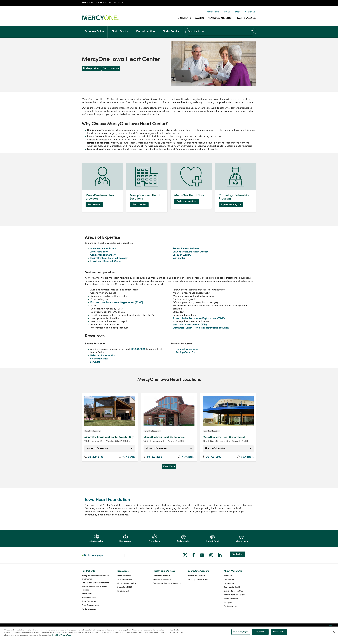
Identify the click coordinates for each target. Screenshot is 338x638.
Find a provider (91, 68)
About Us (228, 576)
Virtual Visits (87, 594)
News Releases (124, 576)
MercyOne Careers (196, 576)
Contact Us (250, 12)
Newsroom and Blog (220, 18)
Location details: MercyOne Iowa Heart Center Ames (169, 427)
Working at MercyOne (198, 579)
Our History (229, 579)
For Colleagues (230, 606)
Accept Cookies (279, 632)
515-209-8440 (94, 457)
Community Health (232, 587)
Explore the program (231, 205)
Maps (237, 12)
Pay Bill (227, 12)
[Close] (334, 632)
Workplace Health (125, 579)
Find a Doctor (120, 31)
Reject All (260, 632)
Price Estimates (89, 601)
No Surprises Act (89, 609)
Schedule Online (94, 31)
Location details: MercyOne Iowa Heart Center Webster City (110, 427)
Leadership (229, 583)
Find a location (111, 68)
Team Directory (231, 599)
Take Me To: (87, 3)
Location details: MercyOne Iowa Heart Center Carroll (228, 427)
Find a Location (145, 31)
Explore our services (186, 201)
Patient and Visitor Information (95, 583)
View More (169, 467)
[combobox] (220, 31)
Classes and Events (161, 576)
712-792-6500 (212, 457)
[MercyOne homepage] (100, 21)
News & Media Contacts (234, 595)
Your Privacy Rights (240, 632)
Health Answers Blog (162, 579)
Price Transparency (90, 605)
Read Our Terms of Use (61, 635)
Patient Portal (213, 12)
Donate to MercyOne (233, 591)
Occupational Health (126, 583)
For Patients (184, 18)
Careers (199, 18)
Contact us (237, 554)
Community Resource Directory (167, 583)
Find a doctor (94, 205)
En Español (228, 602)
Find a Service (171, 31)
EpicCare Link (123, 591)
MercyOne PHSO (124, 587)
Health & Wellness (246, 18)
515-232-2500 (153, 457)
